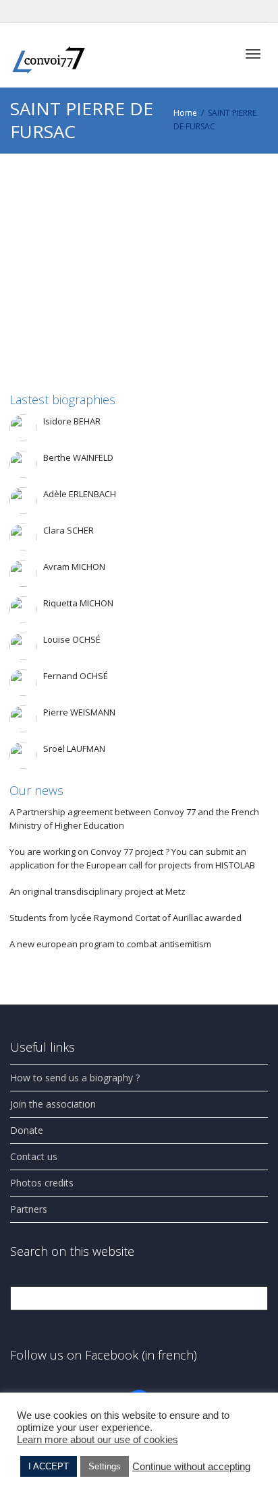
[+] (139, 225)
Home (185, 113)
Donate (26, 1130)
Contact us (33, 1156)
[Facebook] (22, 11)
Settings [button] (104, 1466)
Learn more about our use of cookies (97, 1439)
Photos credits (42, 1182)
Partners (28, 1209)
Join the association (53, 1103)
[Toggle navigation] (253, 53)
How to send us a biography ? (75, 1077)
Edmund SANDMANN (110, 243)
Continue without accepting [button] (191, 1466)
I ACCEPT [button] (48, 1466)
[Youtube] (45, 11)
